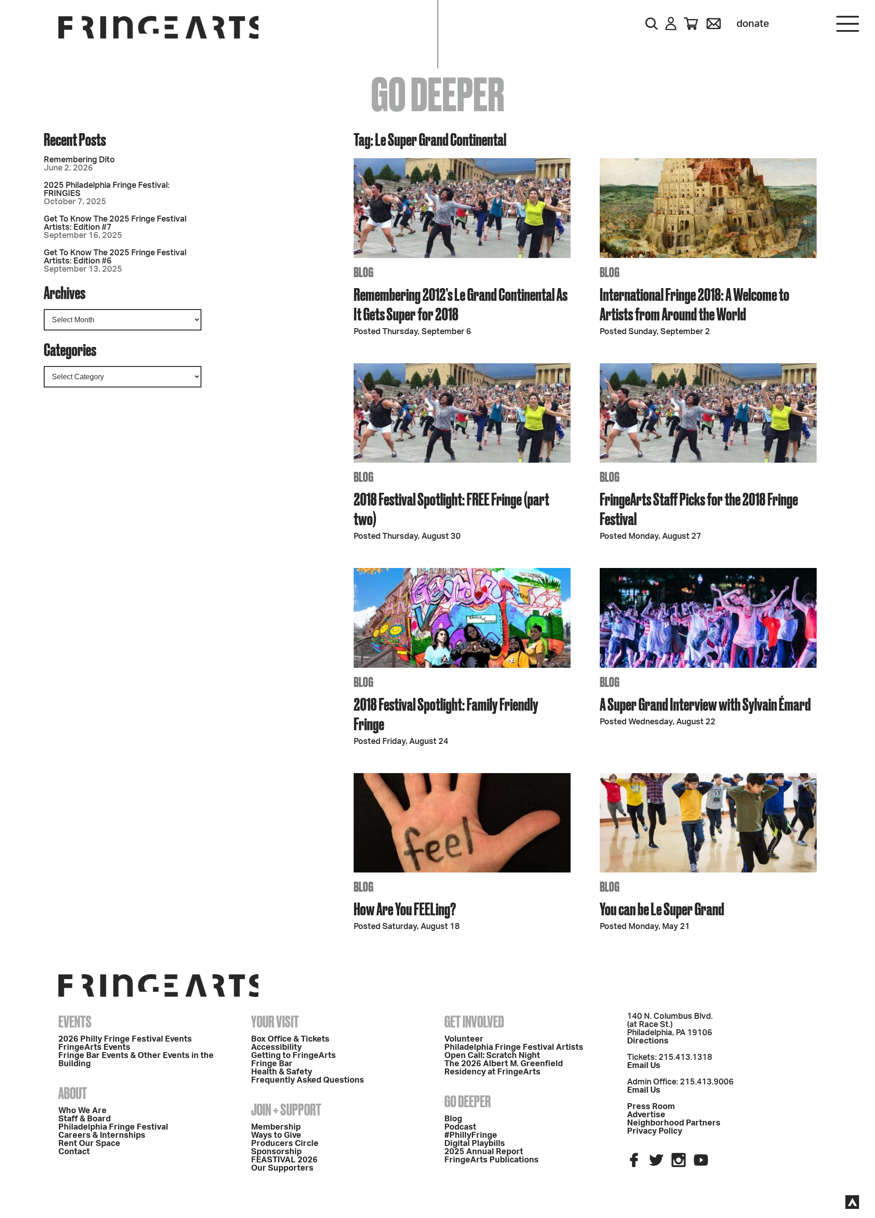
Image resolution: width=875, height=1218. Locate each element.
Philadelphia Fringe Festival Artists (513, 1047)
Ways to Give (276, 1135)
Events (75, 1021)
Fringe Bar (272, 1064)
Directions (648, 1041)
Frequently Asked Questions (307, 1080)
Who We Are (82, 1111)
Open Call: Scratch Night (492, 1056)
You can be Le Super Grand (662, 909)
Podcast (460, 1127)
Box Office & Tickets (290, 1039)
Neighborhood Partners (674, 1123)
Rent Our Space (89, 1144)
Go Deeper (467, 1101)
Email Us (643, 1066)
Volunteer (464, 1039)
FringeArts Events (94, 1047)
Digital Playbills (474, 1144)
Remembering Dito (79, 160)
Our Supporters (282, 1168)
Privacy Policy (654, 1131)
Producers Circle (285, 1144)
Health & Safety (281, 1072)
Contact (74, 1152)
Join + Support (286, 1109)
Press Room (651, 1107)
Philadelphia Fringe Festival (113, 1127)
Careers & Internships (101, 1135)
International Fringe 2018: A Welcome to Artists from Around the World (694, 304)
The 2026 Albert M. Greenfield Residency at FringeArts (503, 1068)
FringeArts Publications (491, 1160)
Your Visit (275, 1021)
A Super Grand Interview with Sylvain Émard (705, 704)
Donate (752, 24)
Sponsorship (276, 1152)
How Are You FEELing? (405, 909)
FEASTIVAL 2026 (284, 1160)
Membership (276, 1127)
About (72, 1093)
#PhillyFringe (470, 1135)
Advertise (646, 1115)
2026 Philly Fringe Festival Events (125, 1039)
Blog (453, 1119)
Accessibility (276, 1047)
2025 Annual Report (483, 1152)
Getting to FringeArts (293, 1056)
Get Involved (474, 1021)
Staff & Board (84, 1119)
